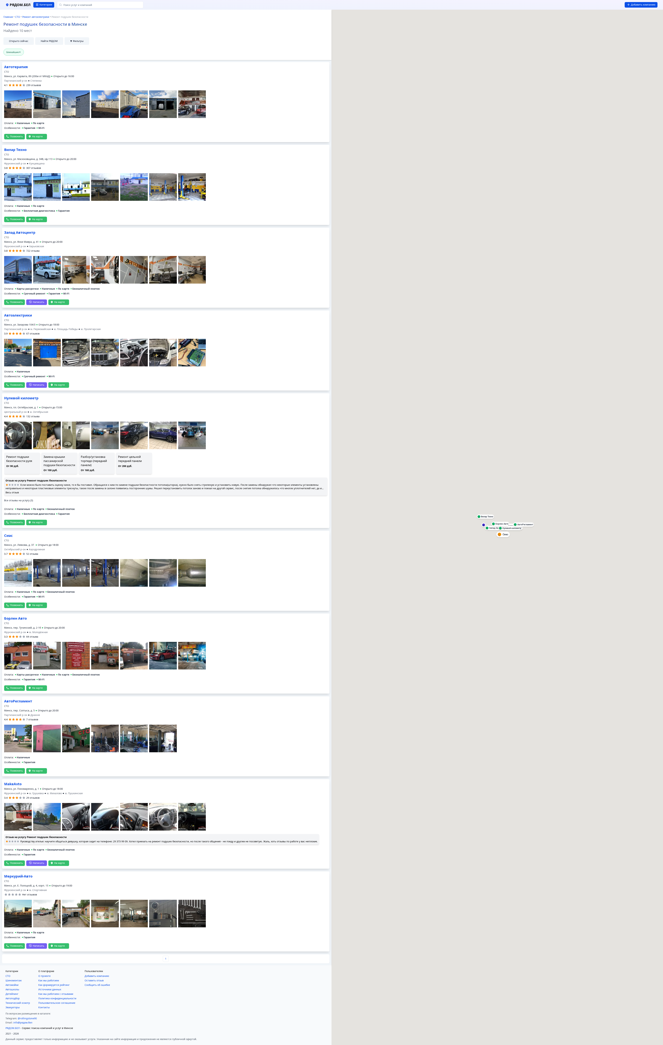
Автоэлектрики (18, 315)
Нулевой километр (21, 481)
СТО (17, 16)
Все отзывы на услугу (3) (18, 583)
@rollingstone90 (27, 1018)
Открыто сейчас (18, 41)
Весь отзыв (12, 575)
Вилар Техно (15, 232)
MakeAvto (13, 784)
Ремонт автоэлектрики (35, 16)
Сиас (8, 398)
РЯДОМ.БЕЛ (13, 1028)
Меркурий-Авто (18, 876)
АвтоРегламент (18, 618)
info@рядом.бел (22, 1022)
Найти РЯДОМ (49, 41)
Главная (8, 16)
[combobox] (100, 4)
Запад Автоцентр (19, 67)
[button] (51, 76)
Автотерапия (16, 149)
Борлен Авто (15, 701)
